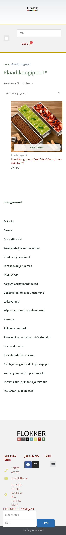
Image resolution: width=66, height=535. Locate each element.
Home (7, 64)
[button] (6, 38)
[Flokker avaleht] (33, 9)
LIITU (46, 523)
